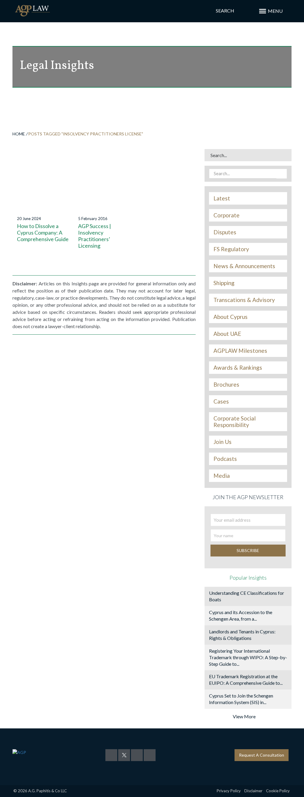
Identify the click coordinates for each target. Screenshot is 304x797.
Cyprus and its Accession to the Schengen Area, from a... (240, 615)
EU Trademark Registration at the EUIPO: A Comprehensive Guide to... (246, 679)
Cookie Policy (278, 790)
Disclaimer (253, 790)
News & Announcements (244, 266)
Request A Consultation (261, 755)
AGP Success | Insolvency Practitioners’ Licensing (94, 236)
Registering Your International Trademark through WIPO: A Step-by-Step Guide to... (248, 657)
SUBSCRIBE (248, 550)
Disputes (224, 232)
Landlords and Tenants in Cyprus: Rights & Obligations (242, 635)
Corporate (226, 215)
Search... (218, 155)
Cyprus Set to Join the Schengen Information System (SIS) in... (241, 699)
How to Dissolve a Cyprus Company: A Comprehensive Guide (43, 232)
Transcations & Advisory (244, 300)
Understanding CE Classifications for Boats (246, 596)
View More (244, 716)
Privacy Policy (229, 790)
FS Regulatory (231, 249)
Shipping (224, 283)
